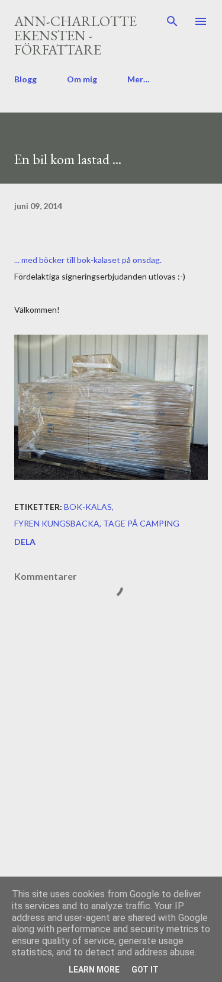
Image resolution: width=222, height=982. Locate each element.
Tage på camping (141, 523)
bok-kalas (88, 507)
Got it (145, 969)
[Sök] (172, 21)
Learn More (94, 969)
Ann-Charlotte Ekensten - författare (75, 35)
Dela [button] (25, 542)
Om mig (82, 79)
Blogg (25, 79)
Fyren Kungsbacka (56, 523)
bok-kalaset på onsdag (118, 260)
